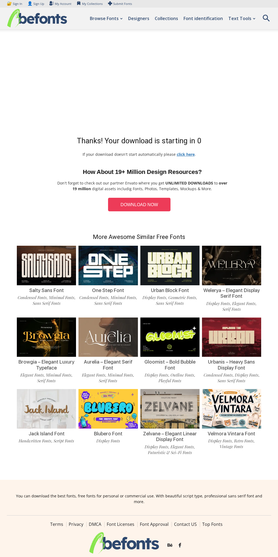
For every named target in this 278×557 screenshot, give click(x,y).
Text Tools (239, 18)
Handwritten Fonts (35, 440)
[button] (266, 19)
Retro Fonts (244, 440)
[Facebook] (180, 545)
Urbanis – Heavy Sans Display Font (231, 365)
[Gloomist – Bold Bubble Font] (170, 337)
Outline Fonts (182, 375)
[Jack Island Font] (46, 409)
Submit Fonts (122, 4)
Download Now (139, 204)
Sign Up (35, 4)
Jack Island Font (47, 433)
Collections (166, 18)
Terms (56, 524)
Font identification (203, 18)
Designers (138, 18)
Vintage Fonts (231, 446)
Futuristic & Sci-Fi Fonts (170, 452)
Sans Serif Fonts (47, 303)
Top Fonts (212, 524)
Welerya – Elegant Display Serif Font (231, 293)
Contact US (185, 524)
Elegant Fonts (243, 303)
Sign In (15, 4)
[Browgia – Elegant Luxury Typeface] (46, 337)
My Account (63, 4)
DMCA (95, 524)
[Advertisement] (139, 84)
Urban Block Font (170, 290)
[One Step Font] (108, 265)
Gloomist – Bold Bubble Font (169, 365)
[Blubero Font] (108, 409)
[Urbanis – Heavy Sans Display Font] (231, 337)
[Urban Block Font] (170, 265)
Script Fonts (63, 440)
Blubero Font (108, 433)
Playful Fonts (170, 380)
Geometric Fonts (182, 297)
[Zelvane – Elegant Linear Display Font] (170, 409)
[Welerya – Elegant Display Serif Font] (231, 265)
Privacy (76, 524)
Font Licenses (120, 524)
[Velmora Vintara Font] (231, 409)
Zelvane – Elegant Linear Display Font (170, 436)
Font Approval (154, 524)
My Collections (92, 4)
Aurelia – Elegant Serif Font (108, 365)
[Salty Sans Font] (46, 265)
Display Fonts (154, 297)
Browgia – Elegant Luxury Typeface (46, 365)
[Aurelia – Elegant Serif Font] (108, 337)
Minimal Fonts (61, 297)
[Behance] (170, 545)
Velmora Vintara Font (231, 433)
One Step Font (108, 290)
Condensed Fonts (32, 297)
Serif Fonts (231, 309)
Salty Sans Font (46, 290)
